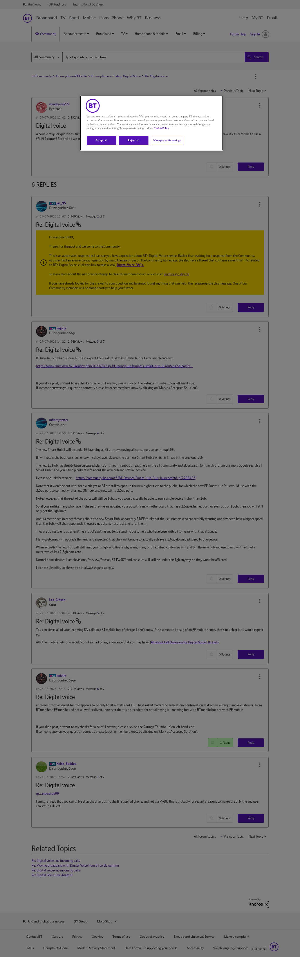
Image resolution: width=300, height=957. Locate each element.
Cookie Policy (161, 128)
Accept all (102, 140)
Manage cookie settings (167, 140)
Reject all (133, 140)
